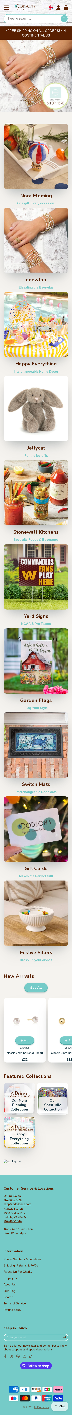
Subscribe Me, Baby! (36, 746)
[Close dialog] (69, 663)
